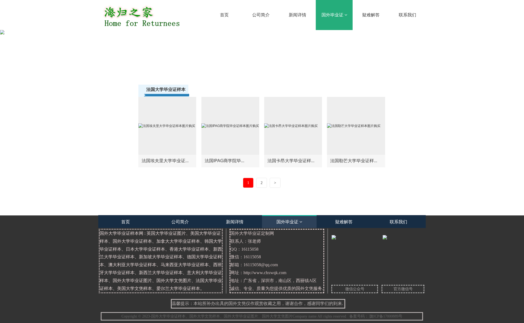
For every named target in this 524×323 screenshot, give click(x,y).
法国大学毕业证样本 (166, 89)
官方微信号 (403, 289)
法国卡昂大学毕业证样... (290, 160)
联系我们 (407, 15)
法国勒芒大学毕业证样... (353, 160)
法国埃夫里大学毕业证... (165, 160)
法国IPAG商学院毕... (224, 160)
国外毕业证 (332, 15)
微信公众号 (354, 289)
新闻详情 (297, 15)
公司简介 (261, 15)
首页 (224, 15)
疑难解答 (371, 15)
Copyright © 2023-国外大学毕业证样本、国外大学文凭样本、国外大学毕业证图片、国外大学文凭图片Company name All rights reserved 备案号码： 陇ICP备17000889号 (261, 316)
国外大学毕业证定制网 (276, 261)
